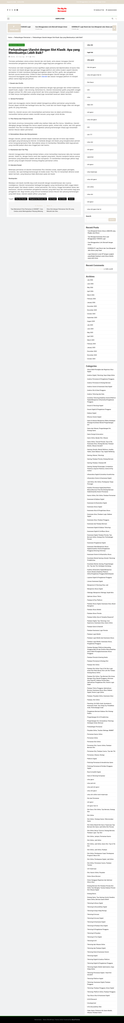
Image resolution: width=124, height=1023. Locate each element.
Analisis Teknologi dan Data (95, 394)
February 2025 (91, 344)
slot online (90, 187)
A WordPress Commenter (95, 269)
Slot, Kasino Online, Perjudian (96, 872)
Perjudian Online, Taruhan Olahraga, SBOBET (100, 730)
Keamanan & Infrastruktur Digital (97, 503)
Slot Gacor (90, 82)
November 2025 (92, 310)
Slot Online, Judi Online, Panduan (97, 850)
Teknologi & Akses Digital (95, 903)
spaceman (90, 157)
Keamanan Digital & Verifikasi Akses (98, 531)
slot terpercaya (91, 869)
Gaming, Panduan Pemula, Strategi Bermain (100, 459)
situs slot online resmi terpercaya (97, 794)
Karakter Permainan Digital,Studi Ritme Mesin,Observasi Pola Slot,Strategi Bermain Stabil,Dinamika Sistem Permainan (100, 490)
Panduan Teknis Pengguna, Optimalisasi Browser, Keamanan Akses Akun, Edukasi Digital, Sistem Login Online (99, 690)
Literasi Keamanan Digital (95, 581)
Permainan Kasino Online (94, 734)
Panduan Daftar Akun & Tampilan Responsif (100, 617)
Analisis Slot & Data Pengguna (96, 390)
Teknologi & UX (91, 940)
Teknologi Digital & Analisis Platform (98, 959)
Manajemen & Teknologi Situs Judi (97, 585)
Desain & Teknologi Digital (95, 405)
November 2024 (92, 355)
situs (88, 97)
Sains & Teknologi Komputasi (96, 776)
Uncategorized (91, 1003)
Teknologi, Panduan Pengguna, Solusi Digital (100, 988)
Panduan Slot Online (93, 665)
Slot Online (62, 199)
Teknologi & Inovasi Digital (95, 918)
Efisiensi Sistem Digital (94, 417)
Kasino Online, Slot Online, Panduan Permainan (101, 495)
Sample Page (59, 18)
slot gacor (90, 112)
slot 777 (89, 134)
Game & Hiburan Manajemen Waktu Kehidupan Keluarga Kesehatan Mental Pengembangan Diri (101, 423)
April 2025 (90, 336)
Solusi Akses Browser (94, 876)
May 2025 (90, 332)
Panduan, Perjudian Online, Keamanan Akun (100, 696)
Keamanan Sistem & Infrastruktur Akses (99, 554)
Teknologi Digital (92, 956)
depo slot (90, 105)
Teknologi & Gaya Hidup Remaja (97, 910)
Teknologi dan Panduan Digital (96, 948)
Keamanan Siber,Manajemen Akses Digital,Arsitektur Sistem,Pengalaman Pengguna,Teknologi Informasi (98, 549)
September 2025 (92, 317)
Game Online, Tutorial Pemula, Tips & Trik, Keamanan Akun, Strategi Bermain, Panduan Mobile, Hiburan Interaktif (100, 444)
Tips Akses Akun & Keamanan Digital (98, 995)
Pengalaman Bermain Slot (37, 199)
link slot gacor (91, 67)
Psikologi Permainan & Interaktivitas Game (100, 762)
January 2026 (91, 302)
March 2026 (90, 295)
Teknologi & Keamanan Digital (96, 922)
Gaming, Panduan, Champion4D (96, 463)
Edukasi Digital (91, 413)
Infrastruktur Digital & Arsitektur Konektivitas (100, 474)
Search (88, 216)
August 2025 (91, 321)
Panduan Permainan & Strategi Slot (97, 661)
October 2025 (91, 314)
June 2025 (90, 329)
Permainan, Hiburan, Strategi (95, 755)
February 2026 (91, 299)
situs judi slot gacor (93, 787)
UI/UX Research (92, 999)
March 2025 (90, 340)
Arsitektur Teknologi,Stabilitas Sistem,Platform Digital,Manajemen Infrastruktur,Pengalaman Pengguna (101, 400)
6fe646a (13, 57)
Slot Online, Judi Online (94, 840)
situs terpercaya (92, 172)
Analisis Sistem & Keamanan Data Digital (99, 386)
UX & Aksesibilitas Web (94, 1007)
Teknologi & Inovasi (93, 914)
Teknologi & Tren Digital (94, 937)
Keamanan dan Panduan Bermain (97, 524)
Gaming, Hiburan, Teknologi (95, 455)
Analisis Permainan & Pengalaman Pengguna (100, 379)
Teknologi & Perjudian (93, 933)
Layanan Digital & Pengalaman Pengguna (99, 577)
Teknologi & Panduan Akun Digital (97, 926)
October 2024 (91, 359)
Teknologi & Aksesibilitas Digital (97, 907)
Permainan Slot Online (94, 741)
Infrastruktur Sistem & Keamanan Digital (99, 478)
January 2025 (91, 347)
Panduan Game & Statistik (95, 626)
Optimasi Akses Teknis (94, 596)
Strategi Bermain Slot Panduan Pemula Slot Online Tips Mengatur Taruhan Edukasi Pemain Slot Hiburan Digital (101, 888)
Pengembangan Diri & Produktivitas (97, 717)
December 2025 (92, 306)
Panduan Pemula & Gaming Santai (97, 657)
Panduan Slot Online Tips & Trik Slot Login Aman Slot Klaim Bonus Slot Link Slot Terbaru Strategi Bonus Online (101, 670)
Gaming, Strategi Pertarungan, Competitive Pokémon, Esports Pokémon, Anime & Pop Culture (100, 468)
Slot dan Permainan (93, 798)
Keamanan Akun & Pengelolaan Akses (98, 510)
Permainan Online (92, 738)
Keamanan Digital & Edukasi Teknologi (99, 527)
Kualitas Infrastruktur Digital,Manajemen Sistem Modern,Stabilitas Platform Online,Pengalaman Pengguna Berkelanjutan (100, 572)
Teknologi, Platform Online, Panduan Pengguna (101, 992)
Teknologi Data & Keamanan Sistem (98, 952)
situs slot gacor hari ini (94, 75)
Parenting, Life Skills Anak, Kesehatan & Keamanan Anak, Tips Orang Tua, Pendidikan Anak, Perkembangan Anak (100, 705)
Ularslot (44, 76)
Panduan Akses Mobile (94, 609)
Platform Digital (92, 759)
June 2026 (90, 284)
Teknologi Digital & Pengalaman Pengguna (100, 963)
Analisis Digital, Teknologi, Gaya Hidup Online (101, 375)
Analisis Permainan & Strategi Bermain (99, 383)
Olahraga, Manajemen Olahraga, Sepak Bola (100, 592)
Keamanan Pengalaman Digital (96, 543)
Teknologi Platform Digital (95, 978)
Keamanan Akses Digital (94, 507)
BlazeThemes (76, 1019)
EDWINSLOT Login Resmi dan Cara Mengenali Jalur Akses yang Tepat (84, 2)
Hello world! (109, 269)
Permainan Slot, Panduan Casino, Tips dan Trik (101, 751)
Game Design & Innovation (95, 434)
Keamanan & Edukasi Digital (95, 499)
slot (88, 90)
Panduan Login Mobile (94, 634)
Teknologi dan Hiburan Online (96, 944)
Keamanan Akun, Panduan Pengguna (98, 520)
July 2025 (90, 325)
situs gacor (90, 779)
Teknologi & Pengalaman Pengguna (97, 929)
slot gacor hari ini (92, 806)
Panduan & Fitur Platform (94, 600)
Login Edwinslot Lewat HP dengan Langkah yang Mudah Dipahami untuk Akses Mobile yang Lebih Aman (101, 256)
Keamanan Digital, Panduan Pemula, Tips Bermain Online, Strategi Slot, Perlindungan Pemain (100, 537)
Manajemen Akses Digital (95, 589)
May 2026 (90, 287)
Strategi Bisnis (91, 893)
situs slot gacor (92, 119)
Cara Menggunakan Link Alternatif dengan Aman (31, 27)
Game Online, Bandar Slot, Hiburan (97, 438)
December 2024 (92, 351)
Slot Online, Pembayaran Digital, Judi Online (100, 859)
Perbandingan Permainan (16, 45)
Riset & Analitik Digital (94, 772)
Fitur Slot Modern (21, 199)
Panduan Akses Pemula (94, 613)
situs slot (90, 142)
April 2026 (90, 291)
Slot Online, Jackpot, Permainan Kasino (99, 836)
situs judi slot (91, 783)
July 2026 (90, 280)
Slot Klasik (52, 199)
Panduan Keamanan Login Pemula (97, 630)
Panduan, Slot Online (93, 700)
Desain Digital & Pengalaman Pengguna (99, 409)
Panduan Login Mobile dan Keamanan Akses (100, 638)
